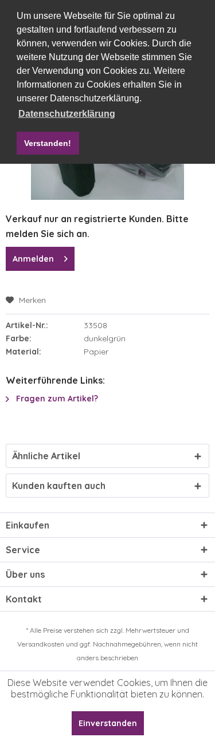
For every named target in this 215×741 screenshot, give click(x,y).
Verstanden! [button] (47, 143)
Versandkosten (40, 644)
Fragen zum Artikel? (56, 398)
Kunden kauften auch (58, 485)
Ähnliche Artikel (46, 456)
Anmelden (33, 259)
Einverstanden (108, 723)
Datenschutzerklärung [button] (66, 114)
